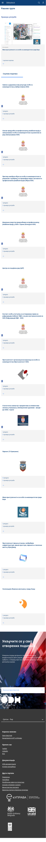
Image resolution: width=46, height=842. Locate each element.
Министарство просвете (10, 787)
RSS (3, 754)
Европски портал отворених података (15, 790)
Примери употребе (8, 17)
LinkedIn (5, 751)
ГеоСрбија (5, 780)
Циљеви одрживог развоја (11, 785)
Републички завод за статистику (13, 782)
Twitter (4, 748)
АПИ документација (9, 764)
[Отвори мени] (3, 3)
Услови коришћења (9, 767)
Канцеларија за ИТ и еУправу (12, 738)
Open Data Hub (7, 735)
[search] (39, 3)
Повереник (6, 777)
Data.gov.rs (10, 3)
